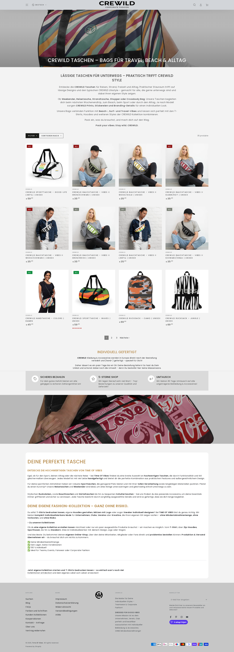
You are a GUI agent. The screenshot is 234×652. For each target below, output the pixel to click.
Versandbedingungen (66, 610)
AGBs (58, 614)
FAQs (28, 607)
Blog (28, 602)
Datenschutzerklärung (66, 602)
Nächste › (124, 337)
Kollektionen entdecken (40, 572)
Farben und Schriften (36, 610)
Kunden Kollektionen (36, 614)
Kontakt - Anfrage (35, 622)
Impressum (61, 599)
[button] (194, 5)
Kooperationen (33, 618)
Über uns (30, 626)
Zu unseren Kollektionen (42, 522)
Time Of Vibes (37, 643)
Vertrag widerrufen (35, 630)
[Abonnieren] (207, 599)
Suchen (29, 599)
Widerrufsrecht (63, 607)
